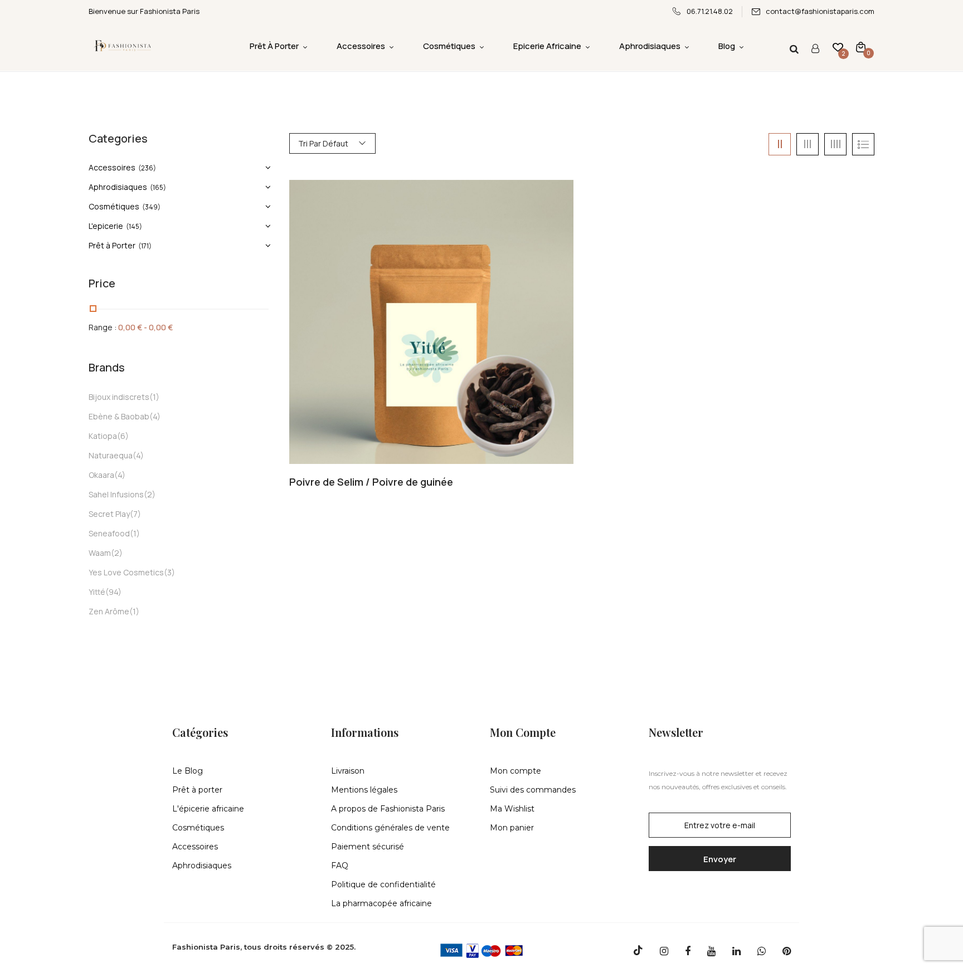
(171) (145, 246)
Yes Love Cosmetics (126, 572)
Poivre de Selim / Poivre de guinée (371, 482)
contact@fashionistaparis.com (820, 11)
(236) (147, 168)
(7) (135, 514)
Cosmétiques (114, 206)
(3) (169, 572)
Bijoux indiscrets (119, 397)
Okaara (101, 475)
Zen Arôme (109, 611)
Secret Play (109, 514)
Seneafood (109, 533)
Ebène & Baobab (119, 416)
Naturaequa (111, 455)
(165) (158, 187)
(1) (154, 397)
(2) (149, 494)
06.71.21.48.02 (710, 11)
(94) (113, 591)
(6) (123, 436)
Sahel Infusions (116, 494)
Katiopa (103, 436)
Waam (100, 552)
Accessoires (112, 167)
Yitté (97, 591)
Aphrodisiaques (118, 187)
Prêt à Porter (112, 245)
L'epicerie (106, 226)
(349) (151, 207)
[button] (860, 46)
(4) (154, 416)
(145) (134, 226)
